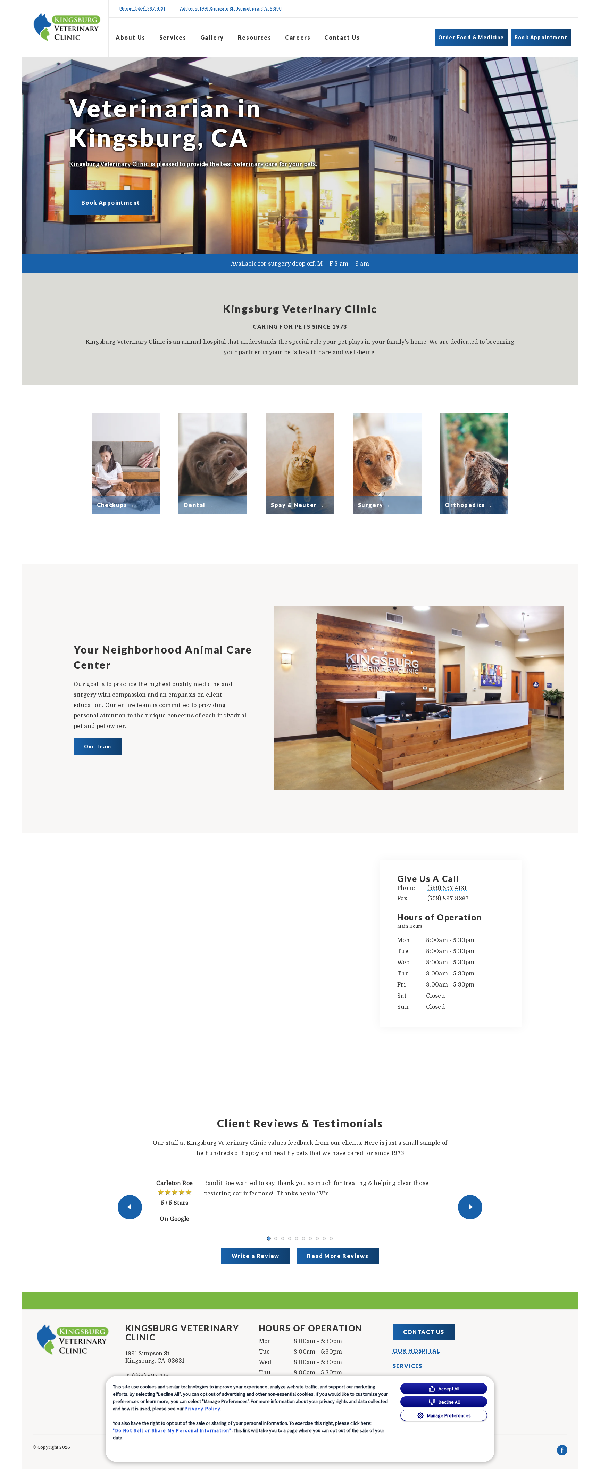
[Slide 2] (275, 1238)
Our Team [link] (97, 746)
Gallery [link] (212, 37)
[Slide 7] (310, 1238)
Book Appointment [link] (541, 37)
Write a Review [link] (256, 1255)
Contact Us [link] (342, 37)
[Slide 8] (317, 1238)
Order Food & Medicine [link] (471, 37)
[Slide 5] (296, 1238)
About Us (130, 37)
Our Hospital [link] (417, 1351)
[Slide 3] (282, 1238)
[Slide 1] (268, 1238)
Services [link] (172, 37)
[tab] (411, 927)
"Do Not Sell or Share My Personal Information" (172, 1430)
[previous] (130, 1207)
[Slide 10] (331, 1238)
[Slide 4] (289, 1238)
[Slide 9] (324, 1238)
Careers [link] (297, 37)
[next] (470, 1207)
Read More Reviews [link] (337, 1255)
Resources (254, 37)
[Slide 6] (303, 1238)
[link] (67, 27)
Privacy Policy (202, 1408)
